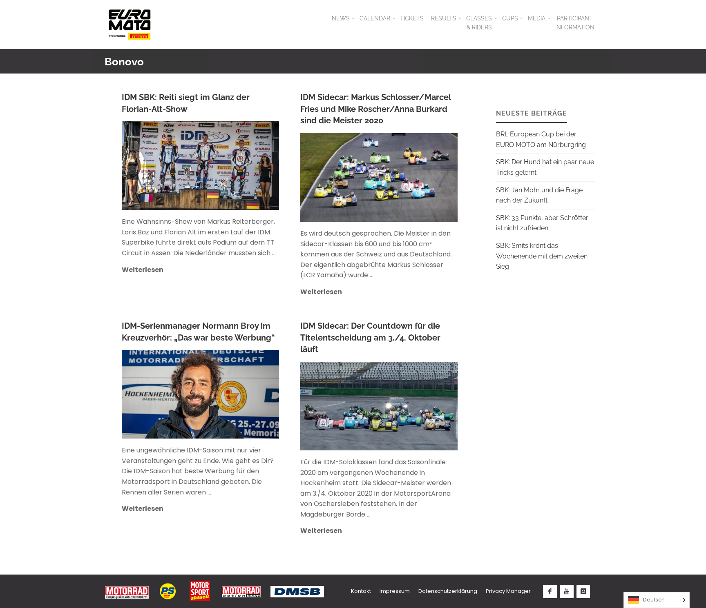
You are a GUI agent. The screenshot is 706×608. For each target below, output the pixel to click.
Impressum (395, 591)
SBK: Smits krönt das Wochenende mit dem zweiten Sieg (542, 256)
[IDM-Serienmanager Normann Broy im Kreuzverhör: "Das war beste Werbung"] (236, 394)
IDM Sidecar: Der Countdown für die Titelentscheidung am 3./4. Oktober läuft (370, 337)
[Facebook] (550, 592)
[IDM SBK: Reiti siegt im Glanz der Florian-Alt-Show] (236, 165)
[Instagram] (583, 592)
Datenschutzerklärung (447, 591)
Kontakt (361, 591)
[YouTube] (567, 592)
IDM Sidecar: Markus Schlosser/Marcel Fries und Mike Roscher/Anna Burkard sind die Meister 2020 (375, 108)
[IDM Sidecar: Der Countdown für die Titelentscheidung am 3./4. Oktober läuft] (418, 406)
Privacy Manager (508, 591)
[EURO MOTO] (129, 24)
